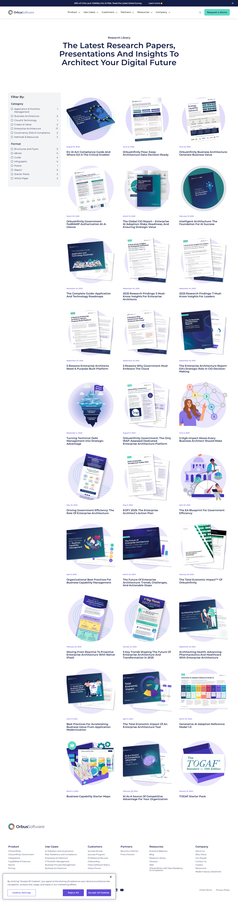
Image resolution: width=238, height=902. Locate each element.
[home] (21, 12)
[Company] (208, 846)
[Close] (110, 876)
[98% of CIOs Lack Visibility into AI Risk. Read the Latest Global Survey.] (110, 3)
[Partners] (129, 846)
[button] (74, 12)
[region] (59, 886)
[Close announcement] (232, 3)
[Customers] (99, 846)
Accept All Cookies (98, 892)
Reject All (73, 892)
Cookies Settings (21, 892)
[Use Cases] (61, 846)
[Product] (21, 846)
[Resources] (166, 846)
